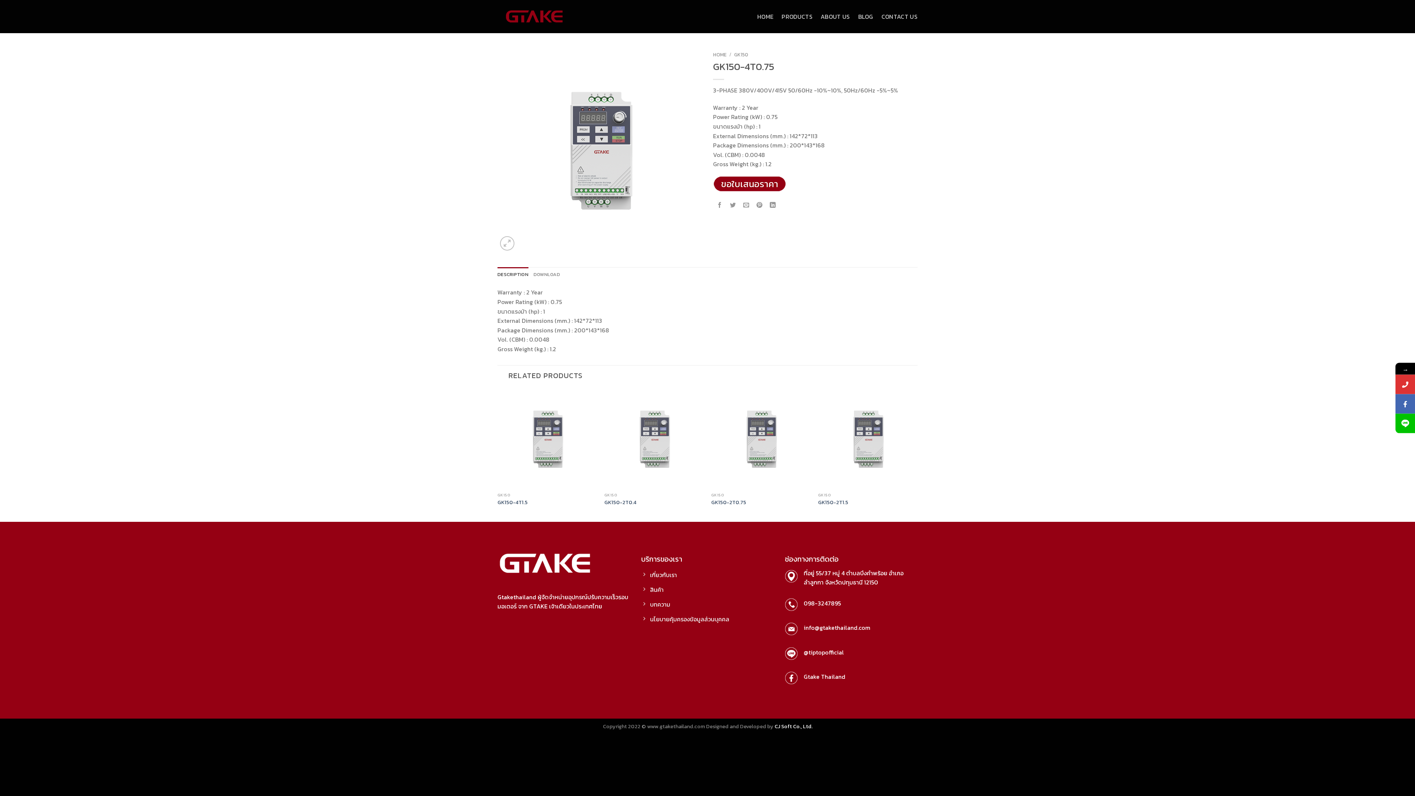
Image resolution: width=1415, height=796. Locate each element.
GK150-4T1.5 (512, 502)
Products (797, 16)
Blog (865, 16)
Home (765, 16)
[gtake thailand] (534, 16)
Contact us (899, 16)
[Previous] (497, 454)
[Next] (917, 454)
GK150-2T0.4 (620, 502)
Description (512, 274)
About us (835, 16)
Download (547, 274)
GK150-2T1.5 (833, 502)
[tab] (512, 274)
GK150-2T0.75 (728, 502)
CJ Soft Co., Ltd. (794, 726)
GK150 (741, 54)
